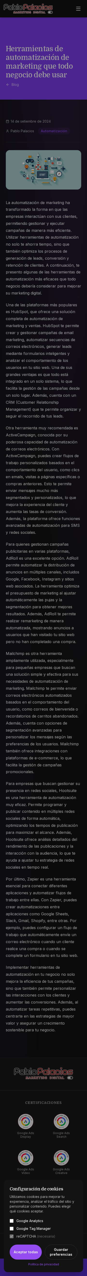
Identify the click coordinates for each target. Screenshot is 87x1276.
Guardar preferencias (61, 1251)
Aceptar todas (26, 1252)
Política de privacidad (43, 1264)
